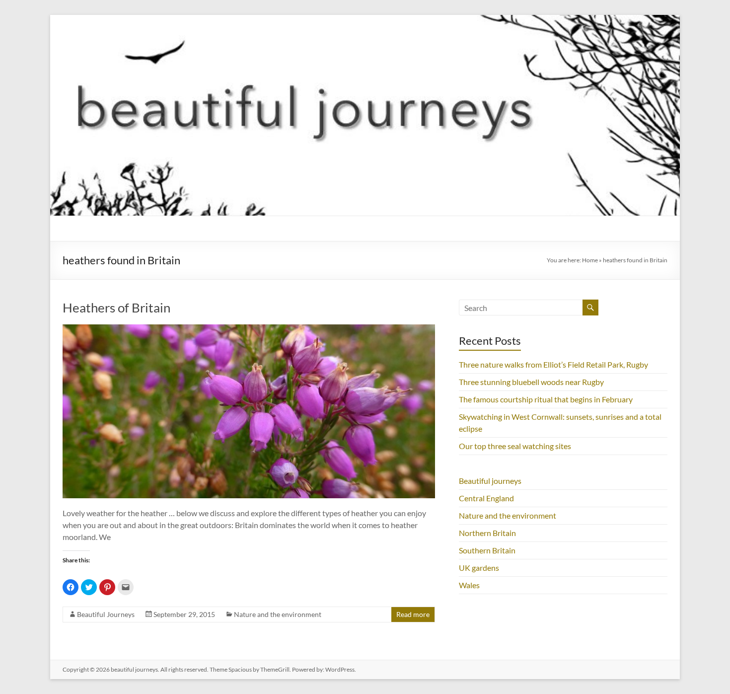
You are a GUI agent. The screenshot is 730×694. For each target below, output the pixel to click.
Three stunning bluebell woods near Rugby (531, 381)
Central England (486, 498)
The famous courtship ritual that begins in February (546, 399)
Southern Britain (487, 550)
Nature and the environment (277, 614)
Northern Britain (487, 533)
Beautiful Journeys (106, 614)
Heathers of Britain (116, 307)
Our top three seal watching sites (515, 446)
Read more (413, 614)
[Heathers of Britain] (249, 329)
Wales (469, 585)
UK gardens (479, 567)
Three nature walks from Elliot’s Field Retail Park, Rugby (553, 364)
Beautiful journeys (490, 480)
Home (590, 260)
